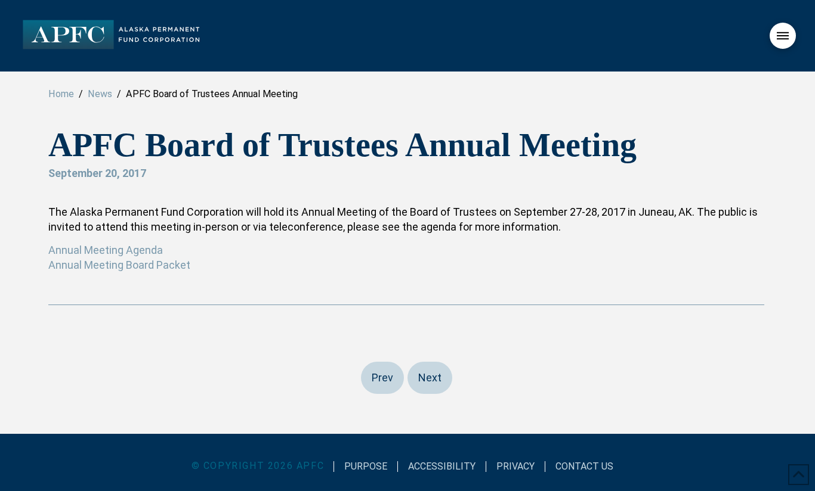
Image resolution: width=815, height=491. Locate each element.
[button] (783, 36)
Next (430, 377)
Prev (382, 377)
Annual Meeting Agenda (105, 250)
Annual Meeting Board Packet (119, 265)
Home (61, 94)
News (100, 94)
